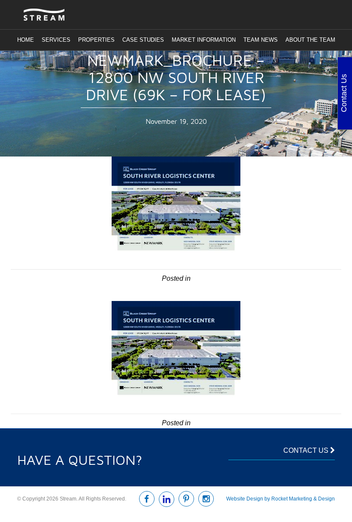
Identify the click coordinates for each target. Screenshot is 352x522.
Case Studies (143, 40)
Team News (260, 40)
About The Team (310, 40)
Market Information (204, 40)
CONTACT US (306, 450)
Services (56, 40)
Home (25, 40)
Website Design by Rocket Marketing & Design (280, 499)
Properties (96, 40)
